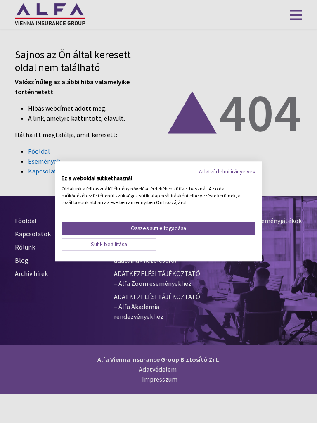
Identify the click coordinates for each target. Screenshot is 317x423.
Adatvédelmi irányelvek (227, 171)
